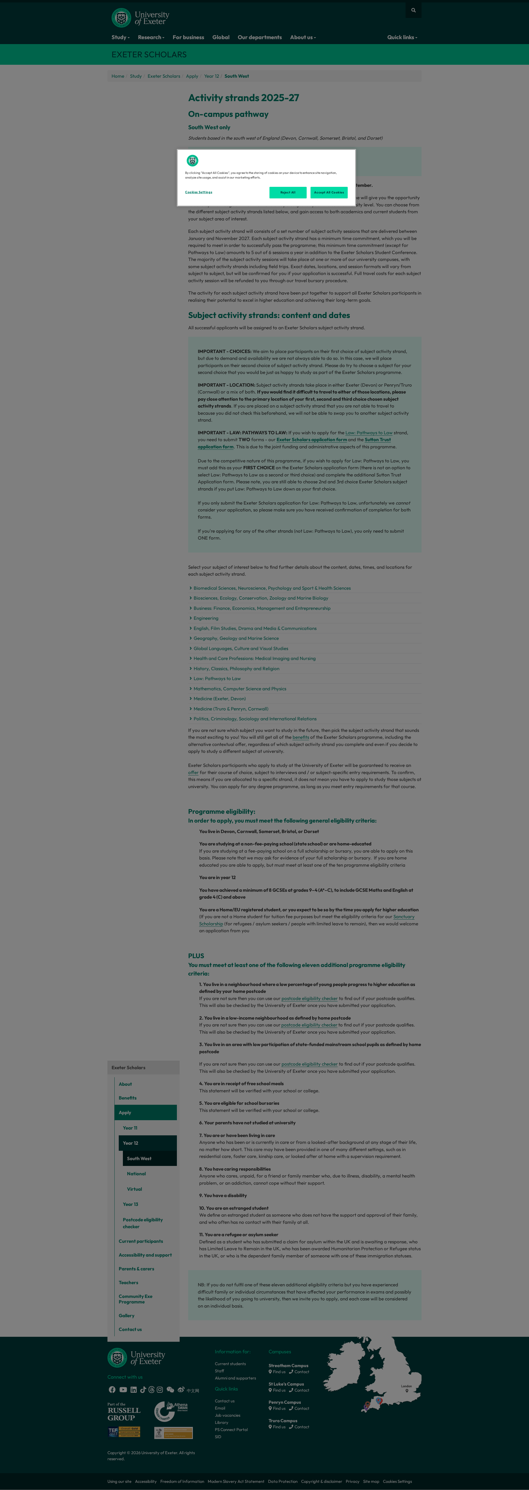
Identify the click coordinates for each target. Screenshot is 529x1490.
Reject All (288, 192)
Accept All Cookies (329, 192)
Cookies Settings (198, 192)
